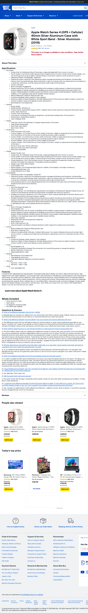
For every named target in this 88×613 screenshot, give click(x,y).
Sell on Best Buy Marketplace (63, 540)
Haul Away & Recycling (35, 557)
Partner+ (56, 561)
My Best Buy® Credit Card (10, 569)
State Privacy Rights (36, 602)
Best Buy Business (59, 557)
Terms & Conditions (14, 601)
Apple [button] (33, 28)
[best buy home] (7, 8)
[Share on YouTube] (82, 572)
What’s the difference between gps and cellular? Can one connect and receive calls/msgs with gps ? (37, 320)
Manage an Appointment (36, 550)
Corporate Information (61, 569)
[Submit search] (85, 8)
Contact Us (31, 561)
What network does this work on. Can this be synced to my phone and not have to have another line (38, 329)
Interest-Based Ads (29, 601)
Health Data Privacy (45, 602)
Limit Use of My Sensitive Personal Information (75, 601)
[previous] (3, 474)
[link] (11, 431)
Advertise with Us (59, 544)
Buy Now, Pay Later (8, 580)
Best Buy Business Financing (11, 583)
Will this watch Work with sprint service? (17, 376)
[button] (8, 16)
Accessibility (5, 601)
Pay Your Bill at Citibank (10, 573)
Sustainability (57, 580)
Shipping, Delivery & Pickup (11, 544)
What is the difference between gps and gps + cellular (22, 312)
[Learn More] (28, 291)
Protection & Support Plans (37, 554)
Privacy (22, 601)
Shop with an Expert (34, 544)
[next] (84, 425)
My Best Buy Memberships (36, 569)
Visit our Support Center (36, 540)
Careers (55, 573)
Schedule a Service (34, 547)
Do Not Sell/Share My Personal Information (57, 601)
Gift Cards (5, 561)
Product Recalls (7, 554)
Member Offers (33, 576)
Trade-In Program (8, 557)
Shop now (80, 2)
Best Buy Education (59, 554)
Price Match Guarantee (10, 550)
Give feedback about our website (32, 594)
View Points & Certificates (36, 573)
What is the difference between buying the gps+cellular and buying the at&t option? (32, 356)
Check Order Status (8, 540)
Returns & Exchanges (9, 547)
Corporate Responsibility (61, 576)
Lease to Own (6, 576)
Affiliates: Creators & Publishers (64, 547)
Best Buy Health (58, 550)
